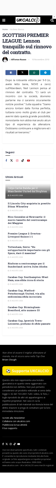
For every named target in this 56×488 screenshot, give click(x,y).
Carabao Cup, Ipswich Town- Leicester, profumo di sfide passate (29, 322)
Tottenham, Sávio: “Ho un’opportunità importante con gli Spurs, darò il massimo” (29, 250)
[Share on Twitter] (22, 72)
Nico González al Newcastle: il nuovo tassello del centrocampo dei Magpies (27, 220)
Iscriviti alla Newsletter (13, 417)
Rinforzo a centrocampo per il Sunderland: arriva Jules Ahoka (27, 265)
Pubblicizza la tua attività (14, 424)
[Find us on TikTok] (15, 444)
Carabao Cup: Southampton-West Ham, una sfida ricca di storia (28, 279)
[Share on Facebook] (10, 72)
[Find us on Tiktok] (22, 160)
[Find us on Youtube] (28, 160)
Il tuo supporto (9, 428)
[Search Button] (52, 20)
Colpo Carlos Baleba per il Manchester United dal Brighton (27, 189)
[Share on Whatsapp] (34, 72)
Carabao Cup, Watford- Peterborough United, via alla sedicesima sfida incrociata (26, 293)
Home (5, 29)
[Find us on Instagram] (17, 160)
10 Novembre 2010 (40, 59)
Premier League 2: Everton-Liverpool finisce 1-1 (24, 235)
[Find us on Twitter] (11, 160)
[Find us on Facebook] (6, 160)
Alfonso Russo (18, 59)
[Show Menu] (3, 20)
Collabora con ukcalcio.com (16, 421)
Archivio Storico (17, 29)
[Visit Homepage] (28, 20)
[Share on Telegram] (45, 72)
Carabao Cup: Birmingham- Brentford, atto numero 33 (24, 309)
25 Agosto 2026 (16, 195)
